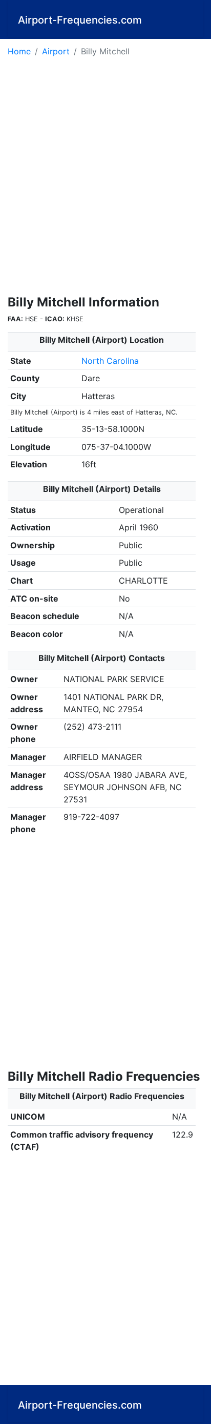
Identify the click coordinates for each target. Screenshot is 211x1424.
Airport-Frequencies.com (80, 20)
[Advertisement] (105, 179)
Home (19, 51)
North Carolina (110, 361)
